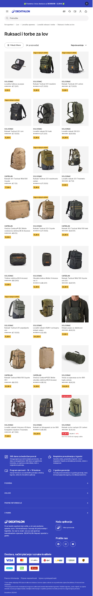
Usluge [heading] (7, 488)
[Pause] (87, 3)
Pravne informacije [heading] (13, 498)
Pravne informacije (11, 573)
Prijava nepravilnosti (29, 573)
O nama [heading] (7, 508)
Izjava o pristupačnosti (47, 573)
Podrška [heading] (8, 479)
